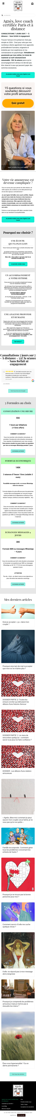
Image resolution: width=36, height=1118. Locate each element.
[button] (3, 3)
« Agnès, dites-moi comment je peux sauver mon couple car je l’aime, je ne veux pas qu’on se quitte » (18, 820)
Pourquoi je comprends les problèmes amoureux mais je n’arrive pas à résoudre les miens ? (18, 1004)
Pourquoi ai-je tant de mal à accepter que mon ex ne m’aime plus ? (17, 667)
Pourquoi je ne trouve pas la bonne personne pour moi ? (17, 895)
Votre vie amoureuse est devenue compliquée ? (18, 181)
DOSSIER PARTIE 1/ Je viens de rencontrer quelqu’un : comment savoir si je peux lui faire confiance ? (17, 737)
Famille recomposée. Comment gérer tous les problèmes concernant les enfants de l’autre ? (18, 850)
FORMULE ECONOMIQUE (18, 460)
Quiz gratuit (18, 103)
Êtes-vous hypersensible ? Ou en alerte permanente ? (16, 1064)
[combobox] (18, 15)
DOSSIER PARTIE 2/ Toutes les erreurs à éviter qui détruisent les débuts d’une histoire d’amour (16, 702)
